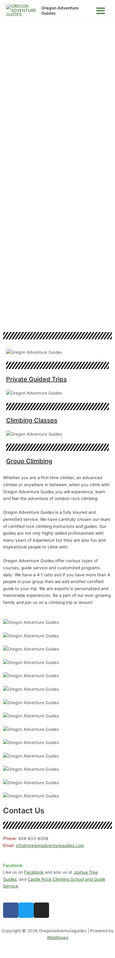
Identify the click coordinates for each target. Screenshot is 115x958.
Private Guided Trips (36, 379)
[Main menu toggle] (100, 10)
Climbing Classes (31, 420)
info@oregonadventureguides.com (50, 845)
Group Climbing (29, 461)
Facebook (34, 872)
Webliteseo (57, 937)
